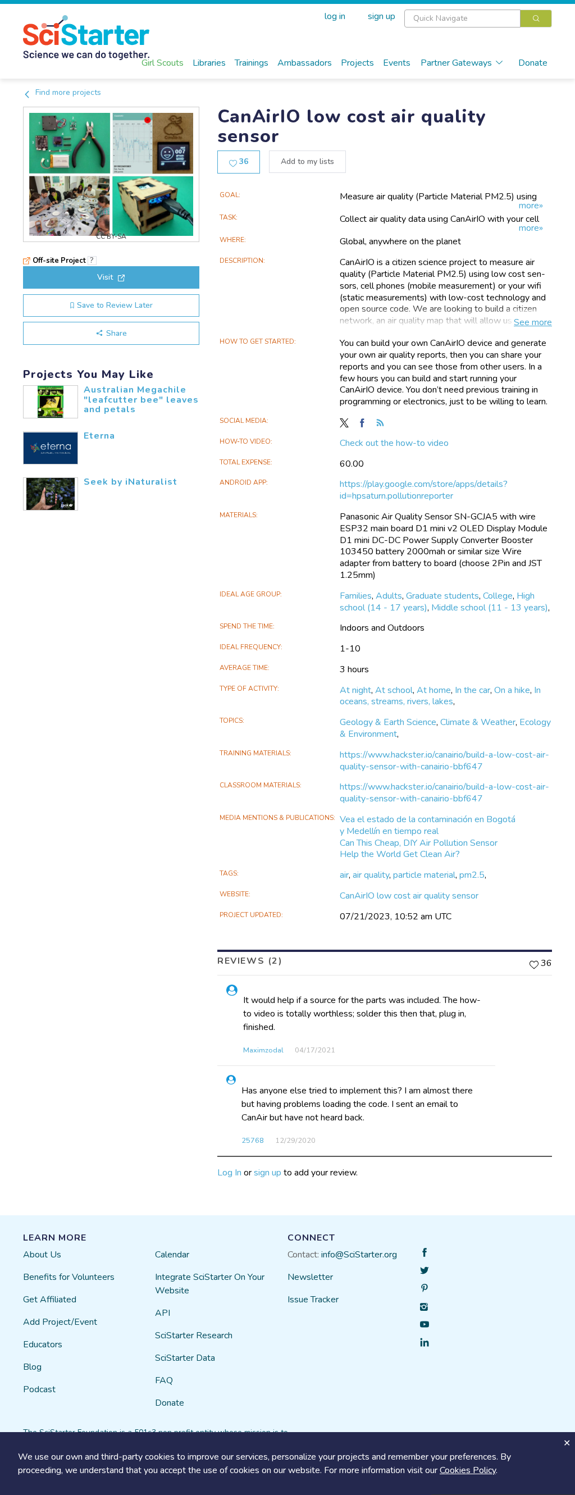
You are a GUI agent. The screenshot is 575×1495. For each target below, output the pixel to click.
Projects (357, 63)
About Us (42, 1254)
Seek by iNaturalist (130, 482)
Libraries (209, 63)
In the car (472, 690)
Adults (389, 596)
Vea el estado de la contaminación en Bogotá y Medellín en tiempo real (427, 825)
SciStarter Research (193, 1335)
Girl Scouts (163, 63)
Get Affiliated (49, 1299)
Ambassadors (304, 63)
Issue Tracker (313, 1299)
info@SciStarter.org (359, 1254)
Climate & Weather (477, 722)
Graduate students (442, 596)
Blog (32, 1367)
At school (394, 690)
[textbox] (462, 19)
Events (396, 63)
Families (356, 596)
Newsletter (310, 1277)
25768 (252, 1141)
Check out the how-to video (394, 443)
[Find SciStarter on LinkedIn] (424, 1342)
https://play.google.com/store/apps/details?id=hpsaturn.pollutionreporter (424, 490)
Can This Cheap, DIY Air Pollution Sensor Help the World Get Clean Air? (419, 849)
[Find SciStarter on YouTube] (424, 1324)
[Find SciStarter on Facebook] (424, 1252)
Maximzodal (263, 1050)
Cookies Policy (468, 1470)
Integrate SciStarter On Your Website (209, 1284)
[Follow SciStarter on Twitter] (424, 1270)
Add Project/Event (60, 1322)
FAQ (164, 1380)
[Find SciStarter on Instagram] (424, 1306)
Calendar (172, 1254)
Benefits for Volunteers (69, 1277)
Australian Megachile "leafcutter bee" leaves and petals (141, 400)
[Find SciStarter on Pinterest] (424, 1288)
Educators (42, 1344)
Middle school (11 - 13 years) (489, 607)
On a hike (512, 690)
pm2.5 (472, 875)
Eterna (99, 436)
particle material (424, 875)
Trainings (251, 63)
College (498, 596)
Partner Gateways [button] (456, 63)
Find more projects (67, 92)
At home (434, 690)
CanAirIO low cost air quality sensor (409, 896)
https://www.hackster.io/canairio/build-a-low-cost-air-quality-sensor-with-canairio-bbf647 (444, 761)
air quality (371, 875)
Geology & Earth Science (388, 722)
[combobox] (478, 19)
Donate (532, 63)
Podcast (39, 1389)
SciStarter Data (185, 1358)
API (162, 1313)
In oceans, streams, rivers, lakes (440, 696)
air (344, 875)
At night (355, 690)
